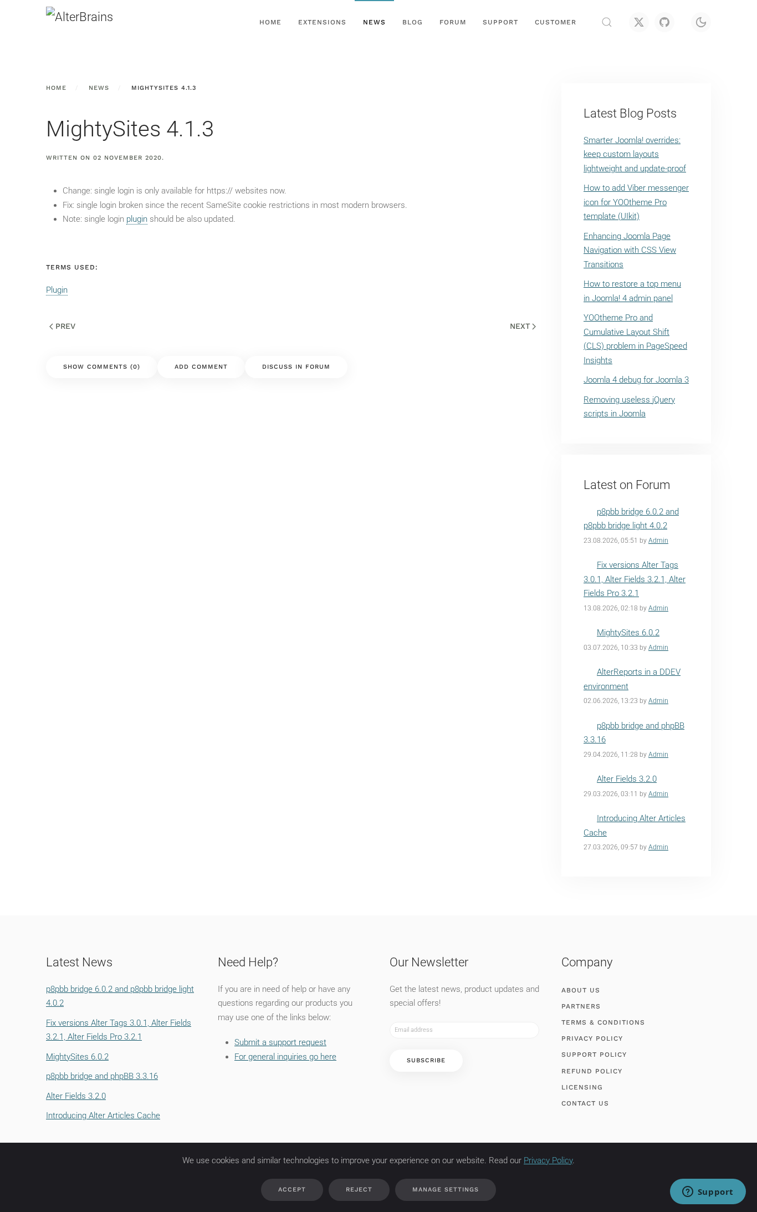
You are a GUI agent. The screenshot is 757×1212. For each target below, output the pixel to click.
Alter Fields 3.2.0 (627, 779)
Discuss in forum (296, 366)
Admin (658, 540)
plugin (136, 219)
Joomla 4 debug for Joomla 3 (636, 380)
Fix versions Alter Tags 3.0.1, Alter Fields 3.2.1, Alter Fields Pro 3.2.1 (635, 579)
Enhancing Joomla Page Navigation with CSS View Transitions (630, 250)
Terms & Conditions (603, 1022)
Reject (359, 1189)
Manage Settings (445, 1189)
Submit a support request (280, 1042)
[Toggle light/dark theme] (701, 22)
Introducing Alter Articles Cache (103, 1116)
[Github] (664, 22)
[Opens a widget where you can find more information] (707, 1192)
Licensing (582, 1087)
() (101, 366)
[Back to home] (101, 22)
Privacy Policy (592, 1038)
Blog (412, 22)
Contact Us (585, 1103)
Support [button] (500, 22)
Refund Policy (591, 1071)
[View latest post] (590, 511)
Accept (292, 1189)
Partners (581, 1006)
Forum (452, 22)
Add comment (201, 366)
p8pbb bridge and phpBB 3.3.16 (102, 1076)
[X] (639, 22)
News (374, 22)
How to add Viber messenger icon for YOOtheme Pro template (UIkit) (636, 202)
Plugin (57, 290)
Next (520, 326)
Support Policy (594, 1054)
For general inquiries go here (285, 1057)
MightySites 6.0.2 (628, 633)
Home (270, 22)
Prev (65, 326)
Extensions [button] (322, 22)
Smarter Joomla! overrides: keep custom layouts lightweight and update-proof (635, 154)
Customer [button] (555, 22)
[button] (606, 22)
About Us (580, 990)
